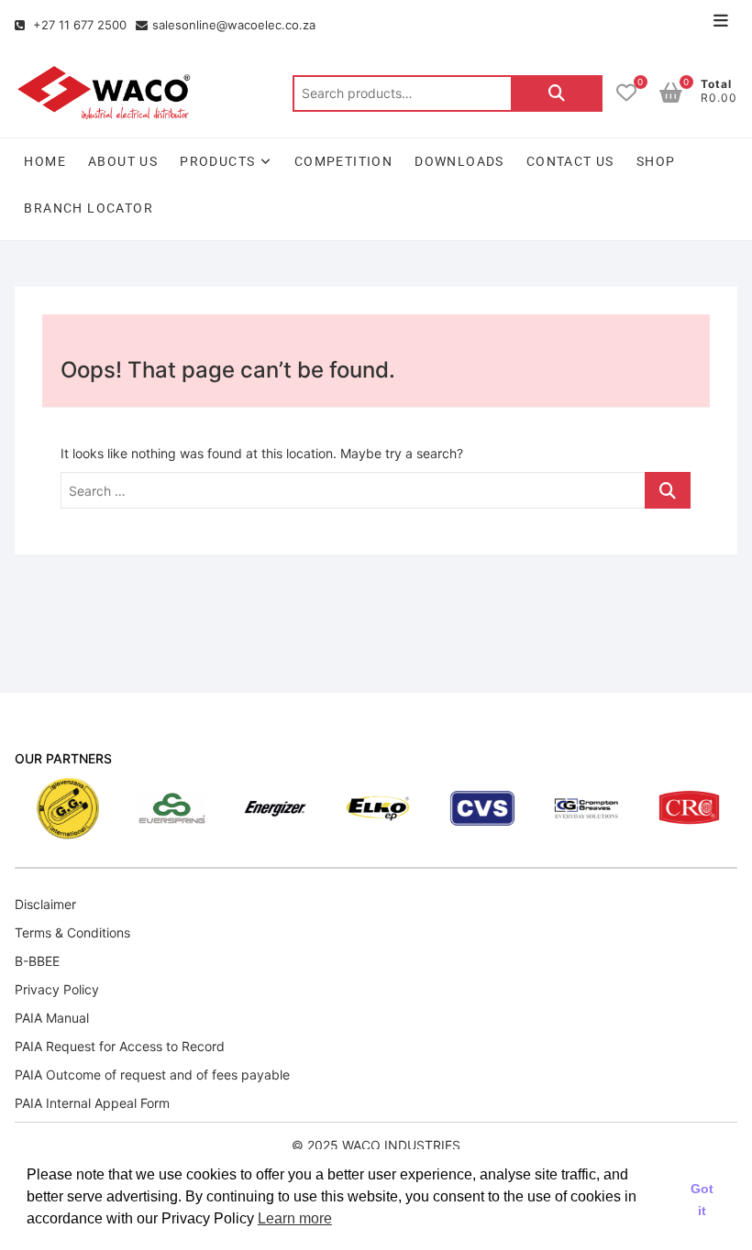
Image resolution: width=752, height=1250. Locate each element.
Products (217, 161)
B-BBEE (37, 961)
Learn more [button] (295, 1218)
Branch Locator (88, 208)
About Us (123, 161)
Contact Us (570, 161)
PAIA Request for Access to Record (120, 1046)
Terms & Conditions (72, 932)
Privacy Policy (57, 989)
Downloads (459, 161)
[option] (50, 808)
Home (45, 161)
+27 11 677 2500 (78, 24)
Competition (343, 161)
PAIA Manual (52, 1017)
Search (557, 93)
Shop (656, 161)
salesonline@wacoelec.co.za (233, 24)
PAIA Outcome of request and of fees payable (152, 1074)
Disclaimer (45, 904)
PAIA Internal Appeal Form (92, 1103)
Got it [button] (702, 1199)
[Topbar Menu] (720, 21)
